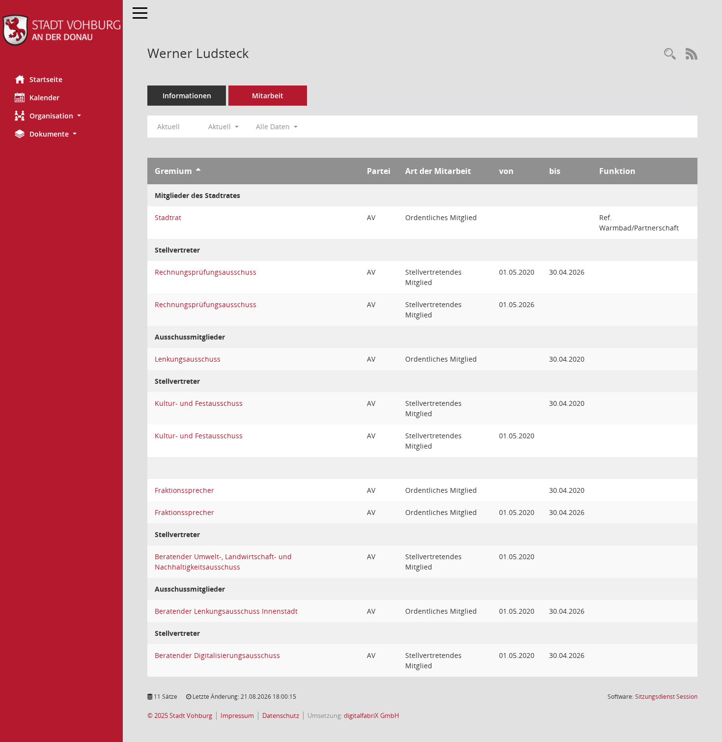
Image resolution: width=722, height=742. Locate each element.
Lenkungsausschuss (188, 359)
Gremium (173, 171)
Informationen (187, 95)
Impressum (237, 716)
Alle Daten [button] (274, 126)
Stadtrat (168, 217)
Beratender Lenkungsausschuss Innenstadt (226, 611)
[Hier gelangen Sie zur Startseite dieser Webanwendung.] (61, 30)
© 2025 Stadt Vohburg (179, 716)
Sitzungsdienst (666, 696)
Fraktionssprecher (184, 490)
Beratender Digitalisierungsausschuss (217, 655)
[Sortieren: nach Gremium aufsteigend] (198, 171)
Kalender (44, 97)
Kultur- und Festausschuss (199, 403)
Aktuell (168, 126)
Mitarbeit (267, 95)
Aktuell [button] (220, 126)
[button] (61, 116)
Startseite (45, 79)
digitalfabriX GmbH (371, 716)
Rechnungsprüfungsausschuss (205, 272)
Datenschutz (280, 716)
